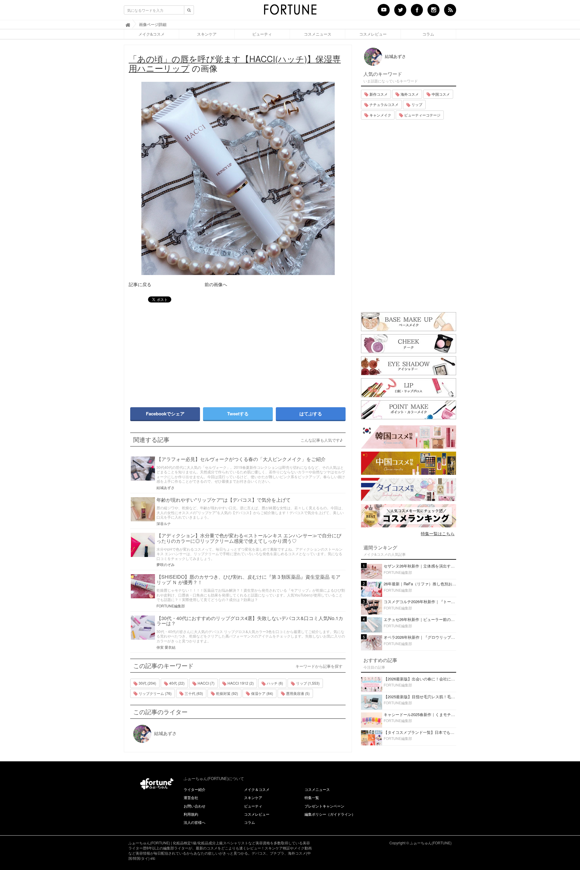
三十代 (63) (193, 693)
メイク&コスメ (151, 34)
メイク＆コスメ (256, 789)
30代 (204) (147, 683)
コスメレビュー (373, 34)
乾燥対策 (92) (226, 693)
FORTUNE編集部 (170, 605)
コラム (428, 34)
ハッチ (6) (274, 683)
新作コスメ (378, 94)
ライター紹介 (194, 789)
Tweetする (238, 413)
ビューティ (262, 34)
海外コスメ (409, 94)
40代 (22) (176, 683)
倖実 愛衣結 (166, 647)
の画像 (235, 63)
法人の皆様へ (194, 822)
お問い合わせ (194, 805)
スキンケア (207, 34)
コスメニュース (317, 34)
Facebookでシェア (165, 413)
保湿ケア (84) (261, 693)
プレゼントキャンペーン (324, 805)
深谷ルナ (163, 523)
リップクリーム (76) (155, 693)
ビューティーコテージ (421, 114)
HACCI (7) (205, 683)
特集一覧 (311, 797)
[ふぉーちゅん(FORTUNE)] (290, 11)
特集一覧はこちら (438, 533)
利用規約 (191, 814)
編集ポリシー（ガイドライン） (329, 814)
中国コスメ (440, 94)
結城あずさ (165, 487)
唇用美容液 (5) (297, 693)
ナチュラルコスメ (383, 104)
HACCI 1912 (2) (240, 683)
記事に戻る (140, 284)
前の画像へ (216, 284)
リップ (416, 104)
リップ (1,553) (307, 683)
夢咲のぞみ (165, 564)
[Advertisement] (181, 352)
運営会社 (191, 797)
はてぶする (310, 413)
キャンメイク (380, 114)
